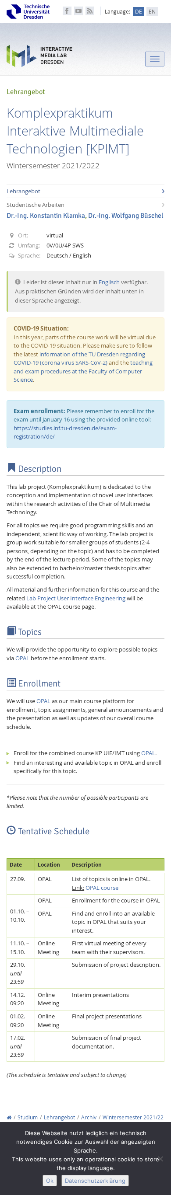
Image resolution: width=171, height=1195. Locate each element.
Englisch (109, 282)
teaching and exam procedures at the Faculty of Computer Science (83, 371)
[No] (160, 1158)
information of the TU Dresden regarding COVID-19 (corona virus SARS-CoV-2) (79, 358)
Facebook (67, 11)
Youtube (78, 11)
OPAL (22, 658)
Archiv (88, 1117)
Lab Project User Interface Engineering (75, 598)
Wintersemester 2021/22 (133, 1117)
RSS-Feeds (90, 11)
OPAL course (102, 888)
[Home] (9, 1117)
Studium (28, 1117)
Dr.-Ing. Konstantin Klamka (46, 215)
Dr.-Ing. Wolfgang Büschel (126, 215)
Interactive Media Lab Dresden (39, 58)
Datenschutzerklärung (95, 1180)
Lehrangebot (23, 191)
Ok (49, 1180)
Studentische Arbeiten (35, 205)
